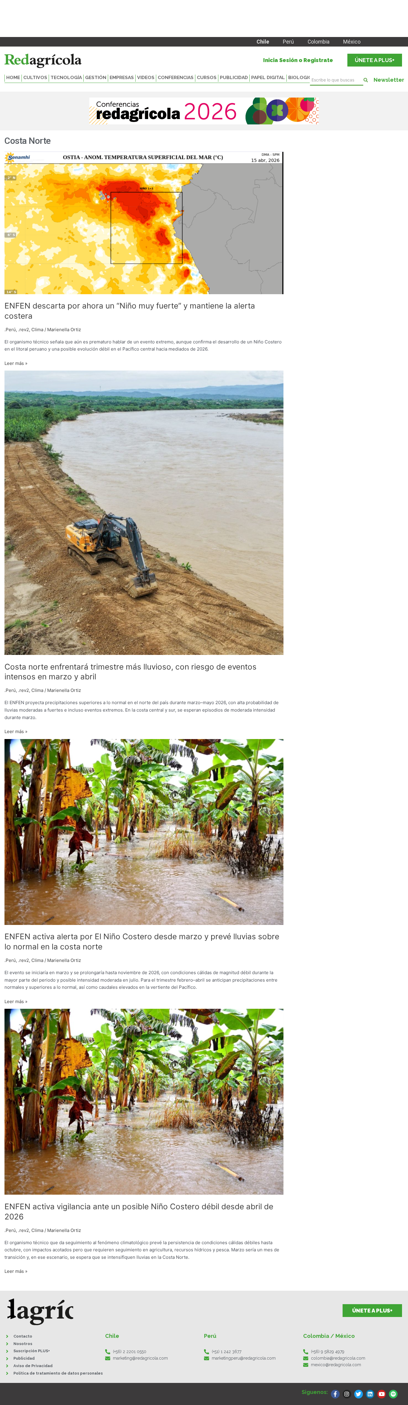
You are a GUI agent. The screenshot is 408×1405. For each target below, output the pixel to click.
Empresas (122, 77)
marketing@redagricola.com (140, 1358)
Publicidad (234, 77)
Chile (263, 42)
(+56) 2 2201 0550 (129, 1351)
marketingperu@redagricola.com (244, 1358)
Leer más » (15, 363)
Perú (288, 42)
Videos (145, 77)
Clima (37, 329)
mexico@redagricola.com (336, 1364)
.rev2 (23, 329)
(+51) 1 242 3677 (226, 1351)
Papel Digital (268, 77)
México (352, 42)
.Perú (10, 329)
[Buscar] (365, 80)
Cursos (207, 77)
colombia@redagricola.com (338, 1358)
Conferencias (176, 77)
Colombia (318, 42)
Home (13, 77)
